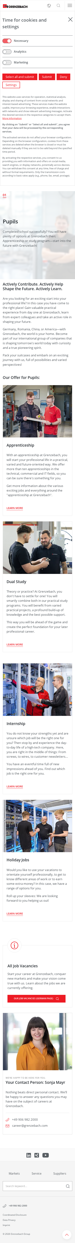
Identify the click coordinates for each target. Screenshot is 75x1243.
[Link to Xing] (37, 1155)
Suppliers (59, 1173)
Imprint (6, 1225)
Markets (14, 1173)
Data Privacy (9, 1220)
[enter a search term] (67, 1186)
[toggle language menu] (49, 5)
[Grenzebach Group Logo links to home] (13, 5)
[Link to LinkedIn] (29, 1155)
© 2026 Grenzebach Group (16, 1233)
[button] (58, 5)
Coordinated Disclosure (15, 1214)
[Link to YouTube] (45, 1155)
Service (37, 1173)
